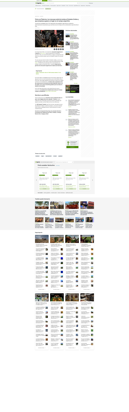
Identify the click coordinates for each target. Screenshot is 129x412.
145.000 (43, 184)
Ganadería (63, 5)
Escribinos (73, 91)
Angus (36, 62)
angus (42, 156)
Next (92, 180)
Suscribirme (72, 147)
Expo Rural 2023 (48, 156)
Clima (67, 5)
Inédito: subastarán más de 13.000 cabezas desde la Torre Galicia (48, 73)
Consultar (44, 188)
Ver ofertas (58, 165)
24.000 (70, 184)
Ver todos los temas (41, 289)
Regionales (83, 5)
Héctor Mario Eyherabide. (50, 91)
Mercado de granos (46, 5)
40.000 (83, 184)
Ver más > (76, 83)
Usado (40, 176)
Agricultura (59, 5)
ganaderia (60, 156)
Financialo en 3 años (56, 186)
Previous (36, 180)
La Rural (55, 156)
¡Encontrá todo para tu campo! (47, 162)
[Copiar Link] (63, 49)
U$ (40, 184)
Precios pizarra (53, 5)
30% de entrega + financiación (44, 186)
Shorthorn (43, 53)
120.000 (57, 184)
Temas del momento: (40, 8)
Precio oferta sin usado (43, 185)
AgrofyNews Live (77, 5)
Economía (71, 5)
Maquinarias (88, 5)
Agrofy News (37, 16)
